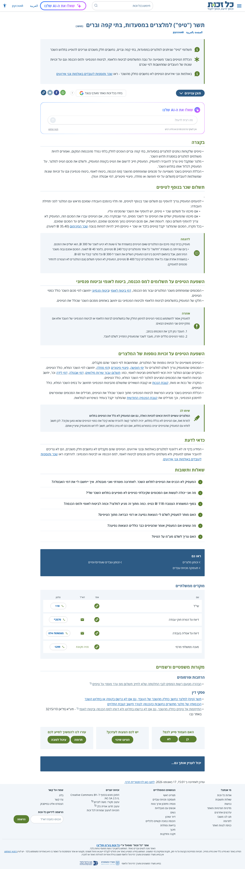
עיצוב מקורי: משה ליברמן (106, 802)
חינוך (172, 829)
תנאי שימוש (53, 129)
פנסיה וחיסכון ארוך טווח (163, 803)
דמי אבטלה (76, 372)
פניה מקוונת (82, 647)
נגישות (228, 803)
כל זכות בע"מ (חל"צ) (108, 845)
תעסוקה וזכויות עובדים (185, 568)
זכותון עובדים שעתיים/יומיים (104, 562)
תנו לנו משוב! (224, 816)
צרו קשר (59, 799)
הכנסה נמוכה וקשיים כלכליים (160, 821)
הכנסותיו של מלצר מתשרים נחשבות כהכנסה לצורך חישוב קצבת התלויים (154, 704)
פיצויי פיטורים (120, 367)
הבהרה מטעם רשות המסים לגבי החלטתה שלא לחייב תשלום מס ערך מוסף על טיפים (146, 684)
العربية (34, 6)
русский (17, 6)
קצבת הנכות (160, 383)
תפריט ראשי (169, 795)
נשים (172, 812)
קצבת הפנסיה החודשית (142, 398)
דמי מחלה (102, 367)
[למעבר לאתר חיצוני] (96, 605)
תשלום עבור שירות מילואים (102, 372)
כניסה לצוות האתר (221, 825)
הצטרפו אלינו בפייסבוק (51, 803)
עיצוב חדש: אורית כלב (108, 806)
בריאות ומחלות (167, 825)
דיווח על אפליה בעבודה (186, 633)
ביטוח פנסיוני (100, 290)
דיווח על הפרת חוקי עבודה (184, 620)
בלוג (61, 795)
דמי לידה (61, 372)
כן (187, 739)
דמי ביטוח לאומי (121, 290)
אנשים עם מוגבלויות (165, 808)
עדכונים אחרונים (223, 812)
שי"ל (196, 606)
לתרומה (227, 821)
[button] (239, 6)
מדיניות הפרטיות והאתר (219, 808)
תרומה (78, 740)
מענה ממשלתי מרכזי (187, 647)
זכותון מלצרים (190, 562)
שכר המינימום (79, 226)
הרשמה (21, 819)
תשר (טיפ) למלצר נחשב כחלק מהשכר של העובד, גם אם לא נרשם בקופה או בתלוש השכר (143, 699)
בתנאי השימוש (10, 851)
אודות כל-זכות (224, 795)
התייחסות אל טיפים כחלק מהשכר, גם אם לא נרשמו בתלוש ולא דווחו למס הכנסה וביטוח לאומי (140, 709)
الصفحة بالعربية (194, 32)
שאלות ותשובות (223, 799)
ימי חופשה (137, 367)
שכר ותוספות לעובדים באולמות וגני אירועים (84, 74)
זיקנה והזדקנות (167, 834)
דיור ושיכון (170, 816)
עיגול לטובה (58, 740)
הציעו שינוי (122, 740)
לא (169, 739)
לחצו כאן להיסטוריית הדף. (139, 782)
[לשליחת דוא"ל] (82, 619)
